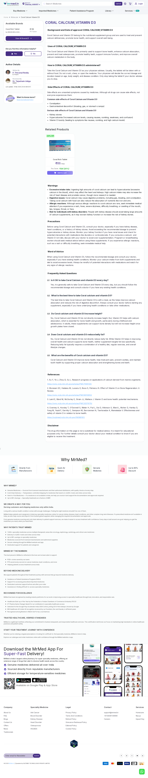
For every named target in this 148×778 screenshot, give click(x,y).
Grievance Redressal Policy (76, 722)
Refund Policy (71, 719)
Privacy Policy (71, 713)
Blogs (6, 719)
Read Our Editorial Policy (25, 100)
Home (6, 17)
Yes (15, 54)
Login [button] (140, 4)
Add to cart (62, 173)
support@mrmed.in (111, 713)
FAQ (5, 716)
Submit (36, 756)
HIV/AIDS (34, 729)
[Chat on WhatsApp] (142, 771)
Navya (138, 716)
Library (108, 11)
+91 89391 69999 (110, 716)
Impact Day (140, 719)
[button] (125, 3)
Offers (6, 725)
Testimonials (8, 732)
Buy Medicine (19, 11)
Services (129, 11)
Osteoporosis (36, 725)
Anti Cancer (35, 713)
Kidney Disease (36, 719)
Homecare (140, 713)
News (6, 729)
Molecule (14, 17)
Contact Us (8, 722)
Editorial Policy (71, 725)
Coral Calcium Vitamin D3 (30, 17)
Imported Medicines (47, 11)
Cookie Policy (71, 729)
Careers (107, 719)
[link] (6, 17)
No (34, 54)
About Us (7, 713)
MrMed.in (11, 763)
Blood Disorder (36, 716)
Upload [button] (118, 4)
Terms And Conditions (74, 716)
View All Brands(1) (22, 38)
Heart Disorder (36, 722)
